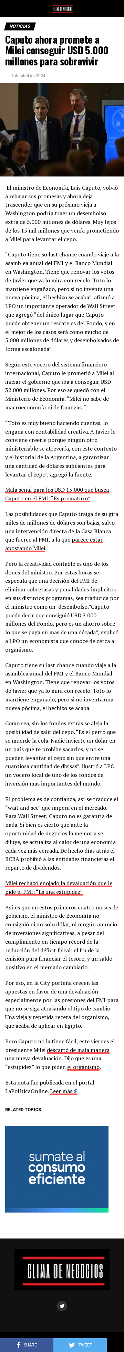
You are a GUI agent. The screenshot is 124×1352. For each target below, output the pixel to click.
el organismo (83, 1067)
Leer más (61, 1091)
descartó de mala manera (78, 1050)
